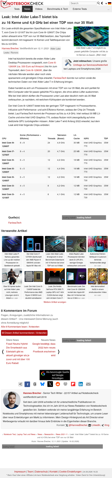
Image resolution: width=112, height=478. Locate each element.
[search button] (98, 3)
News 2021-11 (62, 434)
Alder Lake (55, 48)
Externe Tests (80, 9)
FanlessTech (59, 78)
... (108, 9)
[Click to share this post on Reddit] (58, 384)
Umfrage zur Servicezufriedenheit (90, 65)
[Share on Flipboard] (73, 384)
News (27, 9)
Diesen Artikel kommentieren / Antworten (25, 332)
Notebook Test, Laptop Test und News (19, 434)
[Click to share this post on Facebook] (27, 384)
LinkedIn (95, 425)
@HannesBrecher (77, 425)
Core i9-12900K (34, 70)
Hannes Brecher (10, 48)
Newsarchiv (49, 434)
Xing (106, 425)
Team (30, 471)
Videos (38, 9)
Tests (17, 9)
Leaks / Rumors (11, 52)
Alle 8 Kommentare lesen (14, 326)
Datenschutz (41, 471)
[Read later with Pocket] (65, 384)
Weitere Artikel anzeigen (55, 301)
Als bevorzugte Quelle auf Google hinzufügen (57, 375)
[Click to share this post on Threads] (35, 384)
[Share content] (20, 384)
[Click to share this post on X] (50, 384)
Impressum (20, 471)
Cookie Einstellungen (70, 471)
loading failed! (69, 217)
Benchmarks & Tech (57, 9)
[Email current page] (88, 384)
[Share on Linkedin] (80, 384)
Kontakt (53, 471)
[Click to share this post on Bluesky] (42, 384)
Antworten (34, 326)
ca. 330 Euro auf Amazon (31, 66)
